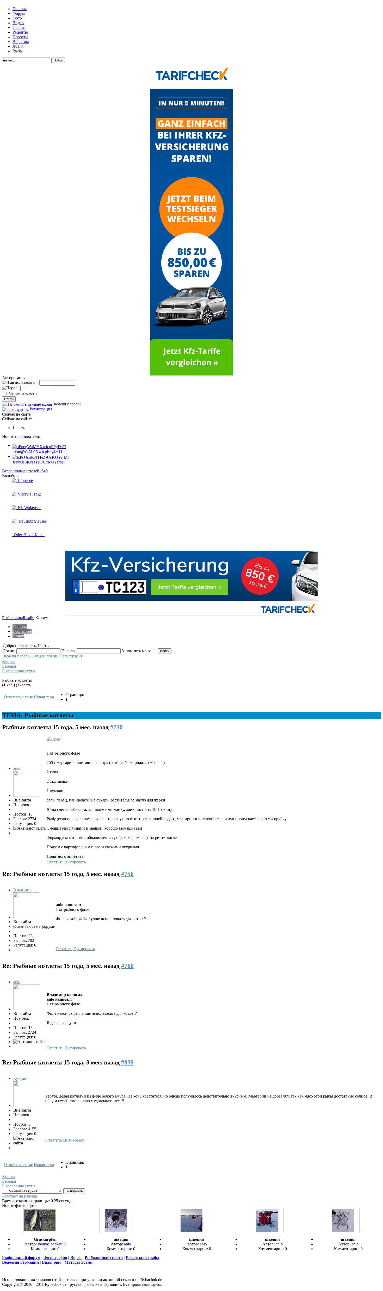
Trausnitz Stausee (31, 521)
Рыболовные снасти (104, 1257)
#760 (127, 965)
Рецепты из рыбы (142, 1257)
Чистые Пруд (28, 494)
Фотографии (55, 1257)
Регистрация (40, 409)
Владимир (22, 890)
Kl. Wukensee (28, 507)
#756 (127, 873)
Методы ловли (78, 1262)
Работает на (12, 1196)
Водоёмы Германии (20, 1262)
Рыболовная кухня (18, 671)
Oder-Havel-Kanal (28, 534)
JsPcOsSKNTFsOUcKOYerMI (39, 462)
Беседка (9, 666)
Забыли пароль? (66, 404)
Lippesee (24, 480)
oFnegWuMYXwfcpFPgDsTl (37, 451)
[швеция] (115, 1231)
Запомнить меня (22, 394)
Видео (76, 1257)
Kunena (8, 661)
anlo (16, 768)
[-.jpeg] (53, 739)
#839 (127, 1062)
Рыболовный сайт (18, 618)
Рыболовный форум (21, 1257)
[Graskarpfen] (39, 1231)
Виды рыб (51, 1262)
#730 (116, 727)
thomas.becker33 (52, 1244)
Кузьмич (20, 1078)
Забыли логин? (45, 656)
